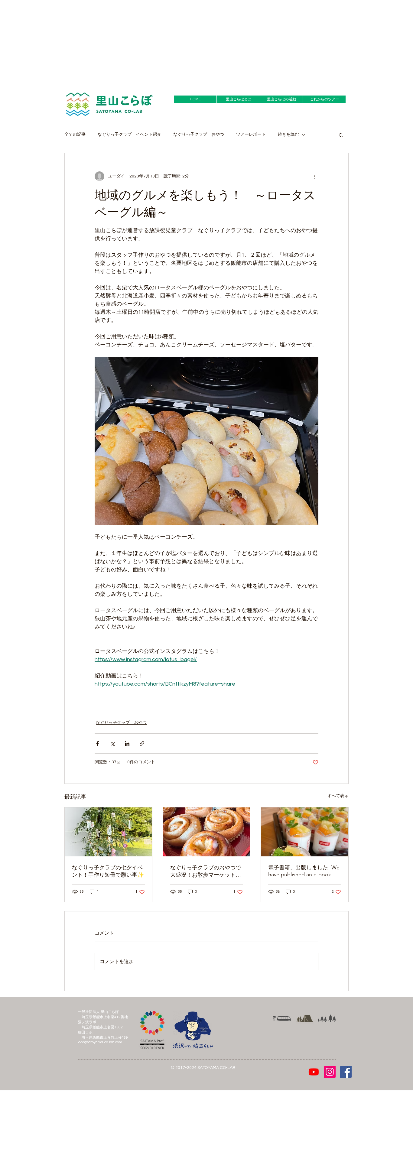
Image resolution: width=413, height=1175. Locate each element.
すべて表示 (338, 796)
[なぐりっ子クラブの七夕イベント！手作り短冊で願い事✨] (108, 831)
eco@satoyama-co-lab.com (100, 1042)
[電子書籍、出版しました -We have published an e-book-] (304, 831)
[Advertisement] (181, 42)
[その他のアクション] (314, 176)
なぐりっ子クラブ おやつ (198, 134)
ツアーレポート (251, 134)
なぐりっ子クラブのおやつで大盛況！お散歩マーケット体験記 (205, 871)
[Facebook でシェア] (97, 743)
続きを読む (288, 134)
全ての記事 (75, 134)
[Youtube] (314, 1072)
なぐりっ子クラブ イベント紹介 (129, 134)
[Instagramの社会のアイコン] (330, 1072)
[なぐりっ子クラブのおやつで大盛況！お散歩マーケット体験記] (206, 831)
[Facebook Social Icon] (346, 1072)
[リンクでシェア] (142, 743)
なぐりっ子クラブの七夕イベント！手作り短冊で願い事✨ (108, 871)
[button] (341, 134)
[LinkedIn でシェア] (127, 743)
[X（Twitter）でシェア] (112, 743)
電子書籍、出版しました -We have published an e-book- (304, 871)
